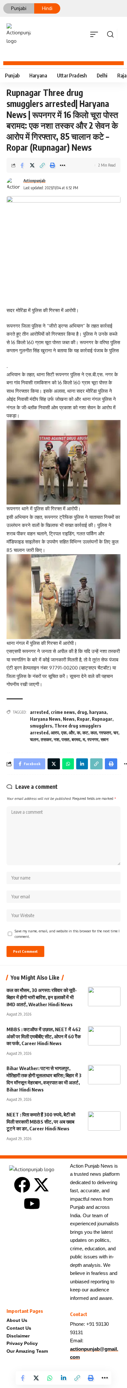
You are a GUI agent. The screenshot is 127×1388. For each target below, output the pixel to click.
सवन (104, 739)
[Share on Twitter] (32, 165)
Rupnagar (102, 719)
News (69, 719)
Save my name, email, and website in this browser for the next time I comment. (67, 934)
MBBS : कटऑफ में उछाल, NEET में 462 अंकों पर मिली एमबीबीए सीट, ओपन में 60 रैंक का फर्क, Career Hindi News (44, 1036)
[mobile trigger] (95, 34)
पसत (65, 739)
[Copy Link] (42, 165)
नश (56, 739)
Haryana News (45, 719)
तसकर (46, 739)
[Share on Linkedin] (63, 1378)
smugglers (41, 726)
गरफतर (105, 732)
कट (85, 732)
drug (82, 712)
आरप (55, 732)
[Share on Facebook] (22, 165)
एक (63, 732)
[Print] (52, 165)
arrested (39, 712)
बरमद (76, 739)
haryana (97, 712)
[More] (62, 165)
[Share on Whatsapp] (50, 1378)
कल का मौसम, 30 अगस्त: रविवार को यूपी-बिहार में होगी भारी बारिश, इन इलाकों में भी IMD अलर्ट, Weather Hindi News (42, 997)
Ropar (83, 719)
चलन (34, 739)
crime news (63, 712)
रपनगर (92, 739)
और (72, 732)
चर (115, 732)
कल (94, 732)
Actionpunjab (34, 180)
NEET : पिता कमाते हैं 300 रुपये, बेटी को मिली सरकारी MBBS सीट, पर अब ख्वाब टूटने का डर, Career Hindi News (41, 1122)
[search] (110, 34)
